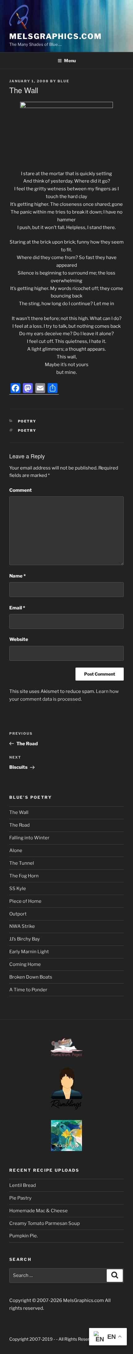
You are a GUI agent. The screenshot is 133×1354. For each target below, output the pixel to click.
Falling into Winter (29, 838)
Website (18, 639)
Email (17, 608)
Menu (70, 60)
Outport (18, 914)
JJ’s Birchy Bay (24, 939)
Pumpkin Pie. (23, 1236)
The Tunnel (21, 863)
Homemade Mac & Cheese (38, 1210)
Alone (15, 850)
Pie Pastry (20, 1198)
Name (17, 576)
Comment (20, 490)
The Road (19, 825)
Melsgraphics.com (55, 36)
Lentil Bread (22, 1185)
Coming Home (25, 964)
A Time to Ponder (28, 990)
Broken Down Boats (30, 977)
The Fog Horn (24, 876)
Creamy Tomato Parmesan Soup (44, 1223)
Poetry (27, 421)
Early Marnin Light (29, 951)
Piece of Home (25, 901)
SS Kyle (17, 888)
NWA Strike (22, 926)
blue (63, 81)
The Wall (18, 812)
